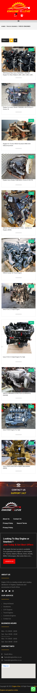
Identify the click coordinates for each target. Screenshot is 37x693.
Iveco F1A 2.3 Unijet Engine (11, 309)
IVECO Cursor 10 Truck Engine (12, 273)
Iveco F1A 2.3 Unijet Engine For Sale (14, 357)
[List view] (15, 40)
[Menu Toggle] (18, 21)
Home (3, 26)
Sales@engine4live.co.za (12, 657)
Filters (4, 40)
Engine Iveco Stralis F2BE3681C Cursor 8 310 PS (18, 180)
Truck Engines (12, 26)
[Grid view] (11, 40)
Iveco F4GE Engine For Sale (11, 430)
